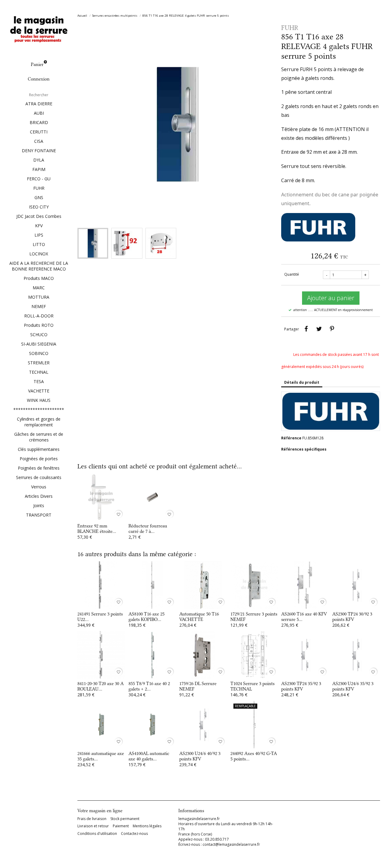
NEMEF (38, 306)
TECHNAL (38, 372)
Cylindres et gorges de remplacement (38, 422)
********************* (38, 409)
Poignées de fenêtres (39, 468)
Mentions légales (147, 826)
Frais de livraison (91, 818)
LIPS (38, 235)
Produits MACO (39, 278)
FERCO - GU (38, 179)
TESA (39, 381)
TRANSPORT (38, 515)
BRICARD (39, 122)
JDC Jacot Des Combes (38, 216)
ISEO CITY (39, 207)
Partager (306, 329)
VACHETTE (38, 391)
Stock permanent (124, 818)
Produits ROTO (39, 325)
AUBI (39, 113)
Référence (291, 438)
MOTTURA (38, 297)
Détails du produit (301, 382)
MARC (39, 287)
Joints (38, 505)
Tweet (319, 329)
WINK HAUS (38, 400)
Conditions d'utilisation (97, 833)
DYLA (38, 160)
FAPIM (38, 169)
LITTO (39, 244)
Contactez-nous (134, 833)
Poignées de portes (39, 458)
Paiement (121, 826)
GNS (38, 197)
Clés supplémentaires (39, 449)
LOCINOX (38, 254)
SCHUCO (38, 334)
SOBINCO (38, 353)
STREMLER (39, 363)
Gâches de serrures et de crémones (38, 437)
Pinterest (332, 329)
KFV (39, 225)
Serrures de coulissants (38, 477)
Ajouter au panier (330, 298)
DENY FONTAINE (39, 150)
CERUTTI (38, 132)
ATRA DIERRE (38, 104)
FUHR (38, 188)
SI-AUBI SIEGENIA (38, 344)
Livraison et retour (93, 826)
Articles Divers (39, 496)
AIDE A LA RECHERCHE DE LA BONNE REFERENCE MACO (38, 266)
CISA (38, 141)
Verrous (38, 487)
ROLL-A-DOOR (39, 316)
